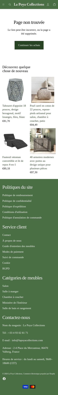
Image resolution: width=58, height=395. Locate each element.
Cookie (6, 262)
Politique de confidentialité (17, 200)
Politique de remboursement (17, 195)
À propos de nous (11, 240)
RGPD (6, 268)
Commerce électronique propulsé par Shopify (39, 374)
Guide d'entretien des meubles (18, 246)
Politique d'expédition (14, 206)
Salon (5, 285)
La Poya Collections (15, 374)
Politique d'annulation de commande (22, 217)
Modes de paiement (12, 251)
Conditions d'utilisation (14, 211)
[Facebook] (4, 378)
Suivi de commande (13, 257)
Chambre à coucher (12, 296)
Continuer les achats (29, 45)
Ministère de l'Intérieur (14, 302)
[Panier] (54, 4)
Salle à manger (10, 291)
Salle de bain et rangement (16, 308)
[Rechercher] (10, 4)
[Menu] (3, 4)
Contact (6, 234)
